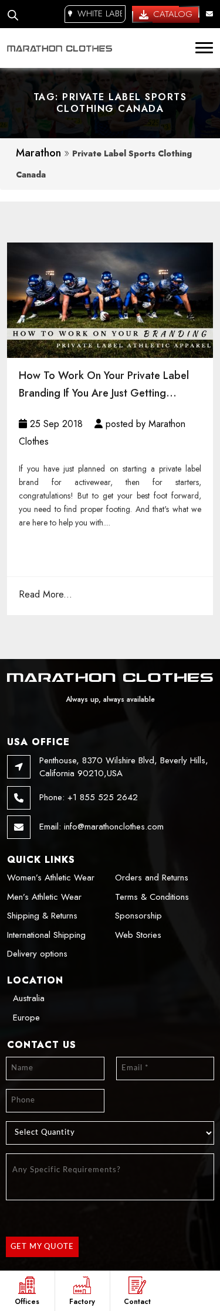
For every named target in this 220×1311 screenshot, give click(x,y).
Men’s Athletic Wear (44, 896)
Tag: (110, 102)
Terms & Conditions (152, 896)
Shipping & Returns (42, 915)
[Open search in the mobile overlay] (13, 14)
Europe (26, 1017)
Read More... (45, 594)
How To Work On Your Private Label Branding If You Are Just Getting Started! (104, 385)
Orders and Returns (151, 877)
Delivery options (37, 953)
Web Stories (138, 934)
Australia (29, 998)
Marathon (38, 153)
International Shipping (46, 934)
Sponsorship (138, 915)
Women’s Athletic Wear (50, 877)
